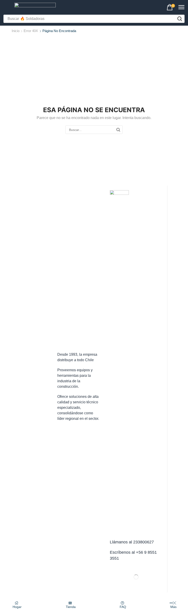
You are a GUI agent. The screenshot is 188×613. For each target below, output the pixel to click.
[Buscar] (118, 129)
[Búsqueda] (179, 19)
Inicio (15, 31)
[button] (171, 7)
